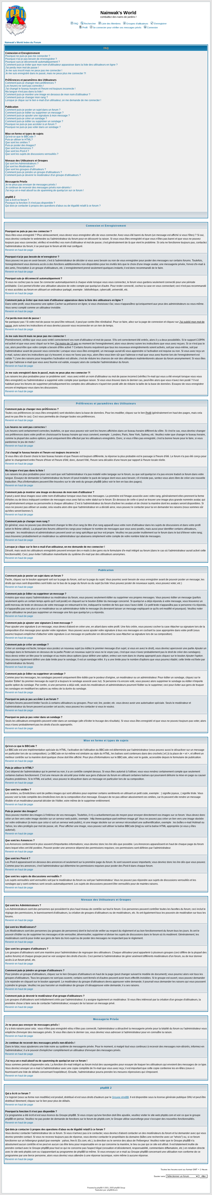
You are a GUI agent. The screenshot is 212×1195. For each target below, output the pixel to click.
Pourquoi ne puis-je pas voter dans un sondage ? (33, 127)
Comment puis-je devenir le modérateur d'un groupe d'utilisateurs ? (43, 175)
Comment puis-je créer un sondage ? (26, 118)
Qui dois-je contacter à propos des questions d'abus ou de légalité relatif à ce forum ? (53, 205)
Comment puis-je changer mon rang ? (26, 97)
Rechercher (90, 23)
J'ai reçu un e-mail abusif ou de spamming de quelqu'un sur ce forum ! (44, 190)
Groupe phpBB (120, 1097)
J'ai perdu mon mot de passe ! (22, 67)
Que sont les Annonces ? (19, 148)
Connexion (152, 27)
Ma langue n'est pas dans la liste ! (24, 91)
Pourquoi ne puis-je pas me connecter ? (27, 56)
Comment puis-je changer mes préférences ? (30, 82)
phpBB (99, 1188)
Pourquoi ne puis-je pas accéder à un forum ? (31, 124)
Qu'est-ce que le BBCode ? (20, 136)
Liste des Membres (111, 23)
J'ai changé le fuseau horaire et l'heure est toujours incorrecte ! (40, 88)
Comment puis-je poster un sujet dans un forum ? (32, 109)
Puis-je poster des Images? (20, 145)
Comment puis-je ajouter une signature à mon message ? (37, 115)
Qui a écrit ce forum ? (17, 199)
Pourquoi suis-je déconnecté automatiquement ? (32, 61)
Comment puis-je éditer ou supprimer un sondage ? (34, 121)
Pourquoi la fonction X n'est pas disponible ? (30, 202)
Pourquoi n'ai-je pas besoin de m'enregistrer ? (31, 58)
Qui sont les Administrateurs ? (22, 163)
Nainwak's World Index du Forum (23, 42)
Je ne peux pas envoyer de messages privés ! (31, 184)
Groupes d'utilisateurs (137, 23)
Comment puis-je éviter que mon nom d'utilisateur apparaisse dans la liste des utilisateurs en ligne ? (61, 64)
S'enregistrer (160, 23)
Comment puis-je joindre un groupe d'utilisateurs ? (33, 172)
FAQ (76, 23)
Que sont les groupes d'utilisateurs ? (25, 169)
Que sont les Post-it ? (17, 151)
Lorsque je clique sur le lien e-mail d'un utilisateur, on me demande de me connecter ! (53, 100)
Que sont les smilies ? (17, 142)
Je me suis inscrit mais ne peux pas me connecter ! (33, 70)
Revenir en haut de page (19, 250)
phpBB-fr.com (112, 1190)
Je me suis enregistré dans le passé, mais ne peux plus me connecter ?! (45, 73)
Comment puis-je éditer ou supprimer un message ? (34, 112)
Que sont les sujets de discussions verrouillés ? (31, 154)
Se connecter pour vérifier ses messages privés (117, 27)
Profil (84, 27)
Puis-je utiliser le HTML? (19, 139)
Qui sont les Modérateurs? (20, 166)
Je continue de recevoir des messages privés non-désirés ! (38, 187)
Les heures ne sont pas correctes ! (24, 85)
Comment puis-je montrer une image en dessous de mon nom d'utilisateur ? (47, 94)
